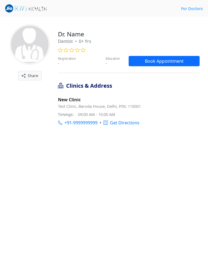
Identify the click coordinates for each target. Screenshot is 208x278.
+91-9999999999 (80, 123)
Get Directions (123, 123)
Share (31, 75)
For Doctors (192, 8)
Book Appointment (164, 61)
